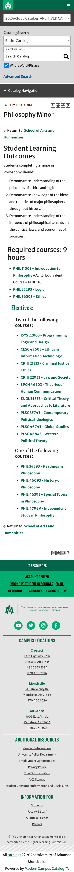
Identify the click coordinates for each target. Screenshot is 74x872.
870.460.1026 (37, 700)
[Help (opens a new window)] (68, 105)
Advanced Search (17, 76)
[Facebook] (56, 626)
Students (37, 805)
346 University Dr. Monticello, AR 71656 (37, 692)
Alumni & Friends (37, 818)
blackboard (17, 590)
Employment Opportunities (37, 761)
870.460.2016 (37, 673)
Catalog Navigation (23, 90)
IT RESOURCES (37, 565)
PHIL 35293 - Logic (28, 289)
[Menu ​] (68, 6)
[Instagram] (43, 626)
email (60, 583)
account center (37, 576)
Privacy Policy (37, 767)
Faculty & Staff (37, 811)
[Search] (66, 56)
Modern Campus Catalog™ (46, 868)
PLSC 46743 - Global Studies (45, 427)
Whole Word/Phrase (24, 65)
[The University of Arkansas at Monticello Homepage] (8, 5)
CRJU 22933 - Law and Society (45, 377)
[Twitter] (31, 626)
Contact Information (37, 748)
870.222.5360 (37, 728)
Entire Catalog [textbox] (16, 41)
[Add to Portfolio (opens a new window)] (58, 105)
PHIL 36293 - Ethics (29, 296)
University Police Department (37, 754)
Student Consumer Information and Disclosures (37, 786)
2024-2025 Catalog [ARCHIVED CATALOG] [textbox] (37, 18)
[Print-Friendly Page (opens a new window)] (63, 105)
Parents (37, 824)
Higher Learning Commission (48, 842)
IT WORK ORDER (55, 590)
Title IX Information (37, 773)
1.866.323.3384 (37, 667)
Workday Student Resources (31, 583)
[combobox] (37, 18)
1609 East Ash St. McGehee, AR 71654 (37, 719)
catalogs (14, 855)
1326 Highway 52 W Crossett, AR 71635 (37, 659)
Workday (35, 590)
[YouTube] (18, 626)
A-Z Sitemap (37, 779)
